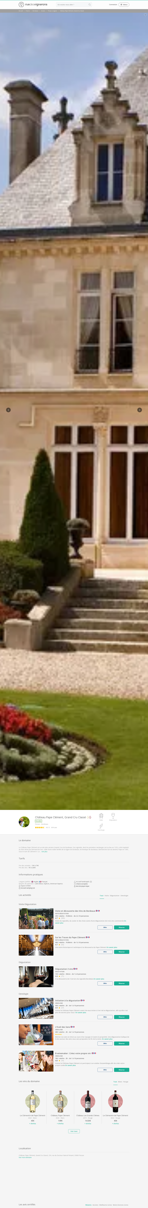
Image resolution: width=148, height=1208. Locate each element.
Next (139, 409)
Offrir (105, 927)
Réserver (122, 927)
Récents (88, 1205)
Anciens (95, 1205)
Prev (7, 409)
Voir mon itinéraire (25, 1157)
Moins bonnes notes (120, 1205)
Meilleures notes (105, 1205)
